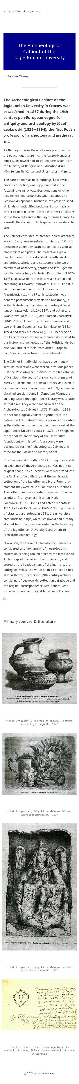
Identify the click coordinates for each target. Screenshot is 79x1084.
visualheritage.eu (22, 11)
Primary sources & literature (29, 621)
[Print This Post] (39, 598)
